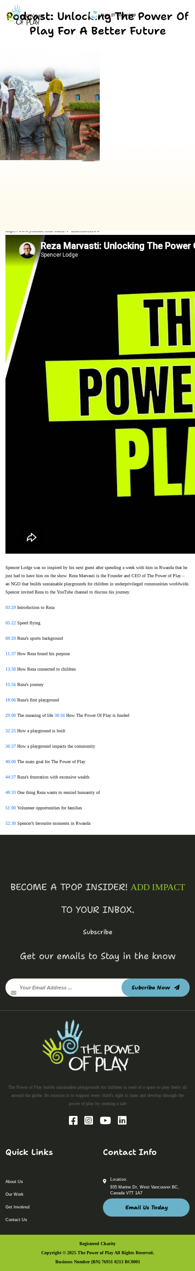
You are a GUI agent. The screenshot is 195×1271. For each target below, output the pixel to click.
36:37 (10, 746)
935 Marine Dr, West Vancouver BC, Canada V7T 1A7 (144, 1190)
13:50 (10, 669)
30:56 (59, 715)
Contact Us (16, 1219)
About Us (14, 1181)
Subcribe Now (152, 987)
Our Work (14, 1194)
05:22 (10, 622)
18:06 (10, 699)
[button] (176, 14)
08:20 (10, 638)
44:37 (10, 776)
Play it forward (118, 15)
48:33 (10, 792)
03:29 (10, 607)
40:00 (10, 761)
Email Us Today (146, 1207)
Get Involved (17, 1207)
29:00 (10, 715)
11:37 (10, 653)
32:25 (10, 730)
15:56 (10, 684)
